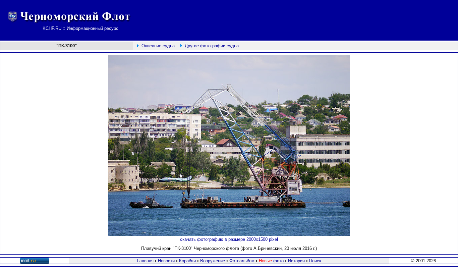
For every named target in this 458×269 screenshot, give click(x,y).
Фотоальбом (241, 260)
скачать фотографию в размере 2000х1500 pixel (229, 239)
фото (271, 260)
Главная (145, 260)
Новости (166, 260)
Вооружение (212, 260)
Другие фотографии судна (212, 45)
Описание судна (158, 45)
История (296, 260)
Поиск (315, 260)
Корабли (187, 260)
